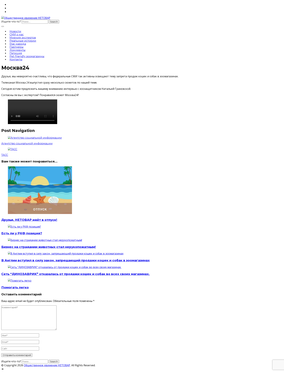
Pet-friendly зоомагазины (27, 56)
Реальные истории (23, 40)
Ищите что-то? (11, 21)
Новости (15, 31)
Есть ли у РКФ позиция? (21, 233)
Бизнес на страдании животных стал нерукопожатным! (48, 247)
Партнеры (17, 47)
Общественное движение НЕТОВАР (47, 365)
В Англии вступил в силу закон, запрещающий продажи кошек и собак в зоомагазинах (75, 260)
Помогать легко (15, 287)
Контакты (16, 59)
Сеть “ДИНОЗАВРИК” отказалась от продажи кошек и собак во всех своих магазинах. (75, 274)
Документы (17, 50)
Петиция (16, 53)
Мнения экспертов (23, 37)
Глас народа (18, 43)
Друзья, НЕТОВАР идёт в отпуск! (29, 220)
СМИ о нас (17, 34)
